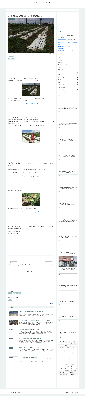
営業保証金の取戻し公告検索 (65, 46)
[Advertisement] (31, 69)
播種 (13, 58)
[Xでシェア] (9, 293)
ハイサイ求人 (61, 35)
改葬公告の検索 (62, 48)
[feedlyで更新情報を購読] (9, 300)
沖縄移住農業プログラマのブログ (66, 50)
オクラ (10, 58)
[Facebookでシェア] (11, 293)
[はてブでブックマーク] (14, 293)
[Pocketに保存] (16, 293)
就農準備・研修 (11, 56)
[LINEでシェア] (18, 293)
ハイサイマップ (62, 39)
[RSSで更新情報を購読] (11, 300)
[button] (20, 293)
